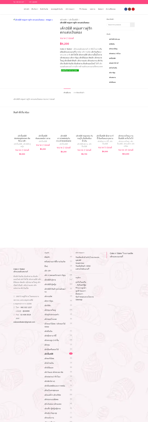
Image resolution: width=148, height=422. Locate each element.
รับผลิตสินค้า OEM (83, 266)
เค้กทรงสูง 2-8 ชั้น (51, 340)
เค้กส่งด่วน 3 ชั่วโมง (52, 377)
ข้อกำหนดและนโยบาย (85, 297)
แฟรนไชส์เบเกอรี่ (82, 269)
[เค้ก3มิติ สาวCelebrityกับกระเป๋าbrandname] (64, 125)
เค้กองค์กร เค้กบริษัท (52, 395)
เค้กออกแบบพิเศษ (51, 399)
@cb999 (34, 2)
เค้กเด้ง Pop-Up (50, 413)
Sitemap (79, 300)
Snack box (80, 263)
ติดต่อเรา (79, 294)
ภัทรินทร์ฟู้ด (81, 285)
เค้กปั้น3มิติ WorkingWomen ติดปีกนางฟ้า (22, 138)
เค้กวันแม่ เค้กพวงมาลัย (53, 372)
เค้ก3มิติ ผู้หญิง (50, 284)
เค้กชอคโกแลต (50, 319)
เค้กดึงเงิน (48, 331)
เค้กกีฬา (47, 306)
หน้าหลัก (63, 20)
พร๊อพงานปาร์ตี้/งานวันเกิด (54, 262)
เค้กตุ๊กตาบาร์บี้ (103, 141)
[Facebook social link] (125, 9)
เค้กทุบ (47, 345)
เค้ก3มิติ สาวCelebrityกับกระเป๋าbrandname (63, 138)
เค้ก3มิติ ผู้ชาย (82, 144)
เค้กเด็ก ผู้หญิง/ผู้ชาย (52, 409)
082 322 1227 (20, 2)
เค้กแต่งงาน (49, 418)
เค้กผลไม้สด (49, 358)
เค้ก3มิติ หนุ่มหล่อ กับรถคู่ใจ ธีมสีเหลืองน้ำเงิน (84, 138)
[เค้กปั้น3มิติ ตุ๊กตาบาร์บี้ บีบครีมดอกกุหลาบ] (105, 125)
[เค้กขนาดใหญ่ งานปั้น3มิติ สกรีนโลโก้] (126, 125)
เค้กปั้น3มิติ (73, 20)
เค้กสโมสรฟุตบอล (51, 390)
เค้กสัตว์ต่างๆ (49, 381)
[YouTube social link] (133, 9)
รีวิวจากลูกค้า (81, 288)
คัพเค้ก (47, 257)
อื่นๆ (46, 266)
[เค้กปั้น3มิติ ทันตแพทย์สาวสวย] (43, 125)
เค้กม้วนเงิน (49, 363)
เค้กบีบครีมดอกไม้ (51, 349)
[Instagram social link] (129, 9)
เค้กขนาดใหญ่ (124, 141)
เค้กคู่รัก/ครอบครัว (51, 315)
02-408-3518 (25, 315)
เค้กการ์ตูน (48, 301)
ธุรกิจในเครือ (81, 282)
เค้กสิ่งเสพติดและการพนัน (54, 386)
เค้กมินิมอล (48, 368)
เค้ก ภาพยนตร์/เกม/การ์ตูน (55, 275)
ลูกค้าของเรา (81, 291)
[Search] (14, 9)
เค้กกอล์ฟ (48, 296)
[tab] (67, 92)
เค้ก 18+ (47, 271)
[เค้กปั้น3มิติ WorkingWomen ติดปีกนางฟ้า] (22, 125)
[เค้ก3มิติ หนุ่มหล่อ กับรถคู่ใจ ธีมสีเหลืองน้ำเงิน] (84, 125)
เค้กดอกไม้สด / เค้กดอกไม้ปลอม (54, 325)
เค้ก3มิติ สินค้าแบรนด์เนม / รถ (55, 290)
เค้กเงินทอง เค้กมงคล (52, 404)
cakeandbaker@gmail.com (24, 322)
